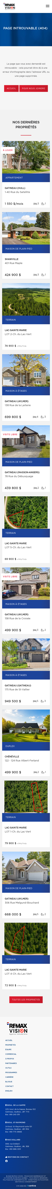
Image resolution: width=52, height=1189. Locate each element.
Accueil (11, 89)
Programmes (11, 1072)
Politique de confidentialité (15, 1180)
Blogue (8, 1082)
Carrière (9, 1077)
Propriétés (10, 1045)
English (8, 1091)
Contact (9, 1086)
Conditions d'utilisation (38, 1180)
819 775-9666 (15, 1132)
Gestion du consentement (26, 1182)
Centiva (31, 1186)
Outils (8, 1068)
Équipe (8, 1049)
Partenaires (11, 1063)
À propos (9, 1059)
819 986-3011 (15, 1149)
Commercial (10, 1054)
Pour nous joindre (33, 89)
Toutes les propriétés (26, 1000)
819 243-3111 (14, 1115)
